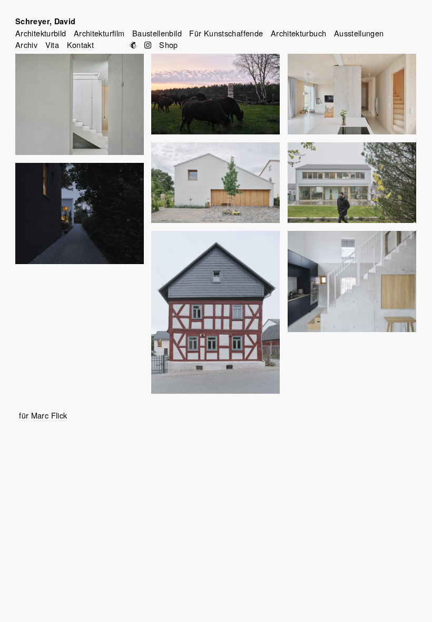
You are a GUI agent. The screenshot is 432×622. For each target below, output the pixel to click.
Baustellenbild (157, 32)
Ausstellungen (359, 32)
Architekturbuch (298, 32)
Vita (52, 44)
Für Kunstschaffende (226, 32)
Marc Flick (49, 415)
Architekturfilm (99, 32)
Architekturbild (40, 32)
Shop (168, 44)
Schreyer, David (45, 21)
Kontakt (80, 44)
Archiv (26, 44)
